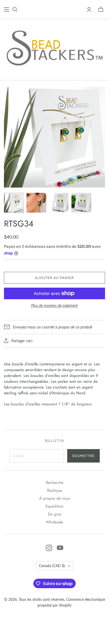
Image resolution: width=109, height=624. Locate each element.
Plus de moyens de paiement (54, 305)
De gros (54, 514)
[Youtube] (60, 548)
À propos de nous (54, 498)
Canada (52, 565)
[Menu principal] (6, 9)
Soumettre (83, 456)
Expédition (54, 506)
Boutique (54, 490)
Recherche (54, 482)
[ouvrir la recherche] (15, 9)
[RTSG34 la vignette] (14, 203)
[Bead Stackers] (54, 48)
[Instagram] (49, 548)
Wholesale (54, 522)
